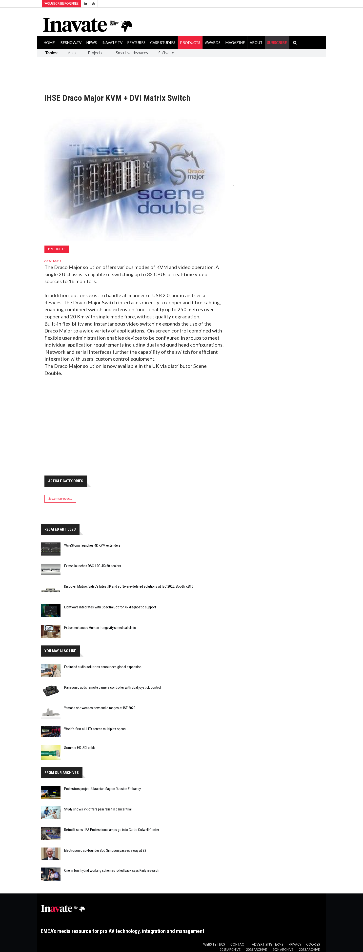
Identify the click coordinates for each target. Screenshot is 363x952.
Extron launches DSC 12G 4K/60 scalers (92, 566)
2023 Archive (309, 950)
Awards (213, 42)
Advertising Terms (267, 944)
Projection (96, 52)
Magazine (235, 42)
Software (166, 52)
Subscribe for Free (63, 3)
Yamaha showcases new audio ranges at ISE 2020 (99, 708)
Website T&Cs (214, 944)
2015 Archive (230, 950)
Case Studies (162, 42)
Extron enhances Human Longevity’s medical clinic (100, 627)
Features (136, 42)
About (256, 42)
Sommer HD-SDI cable (80, 747)
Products (190, 42)
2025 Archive (256, 950)
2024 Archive (283, 950)
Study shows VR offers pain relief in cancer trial (98, 809)
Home (49, 42)
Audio (73, 52)
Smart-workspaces (132, 52)
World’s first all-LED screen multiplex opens (95, 729)
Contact (238, 944)
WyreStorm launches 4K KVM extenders (92, 545)
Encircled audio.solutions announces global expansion (102, 667)
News (91, 42)
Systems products (60, 498)
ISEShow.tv (70, 42)
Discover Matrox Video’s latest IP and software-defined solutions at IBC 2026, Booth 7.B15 (128, 586)
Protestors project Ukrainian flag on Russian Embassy (102, 788)
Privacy (295, 944)
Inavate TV (111, 42)
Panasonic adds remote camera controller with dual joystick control (112, 687)
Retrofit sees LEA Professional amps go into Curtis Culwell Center (111, 830)
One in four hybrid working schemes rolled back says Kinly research (111, 870)
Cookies (313, 944)
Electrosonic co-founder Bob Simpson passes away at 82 (105, 850)
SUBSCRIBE (277, 42)
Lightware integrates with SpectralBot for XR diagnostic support (110, 607)
